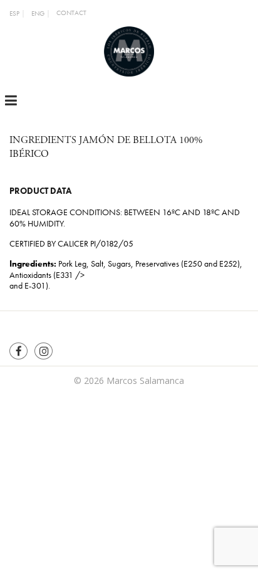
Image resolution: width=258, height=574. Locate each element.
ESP (14, 13)
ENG (37, 13)
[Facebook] (18, 351)
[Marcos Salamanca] (129, 50)
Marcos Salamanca (145, 380)
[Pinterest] (43, 351)
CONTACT (71, 13)
